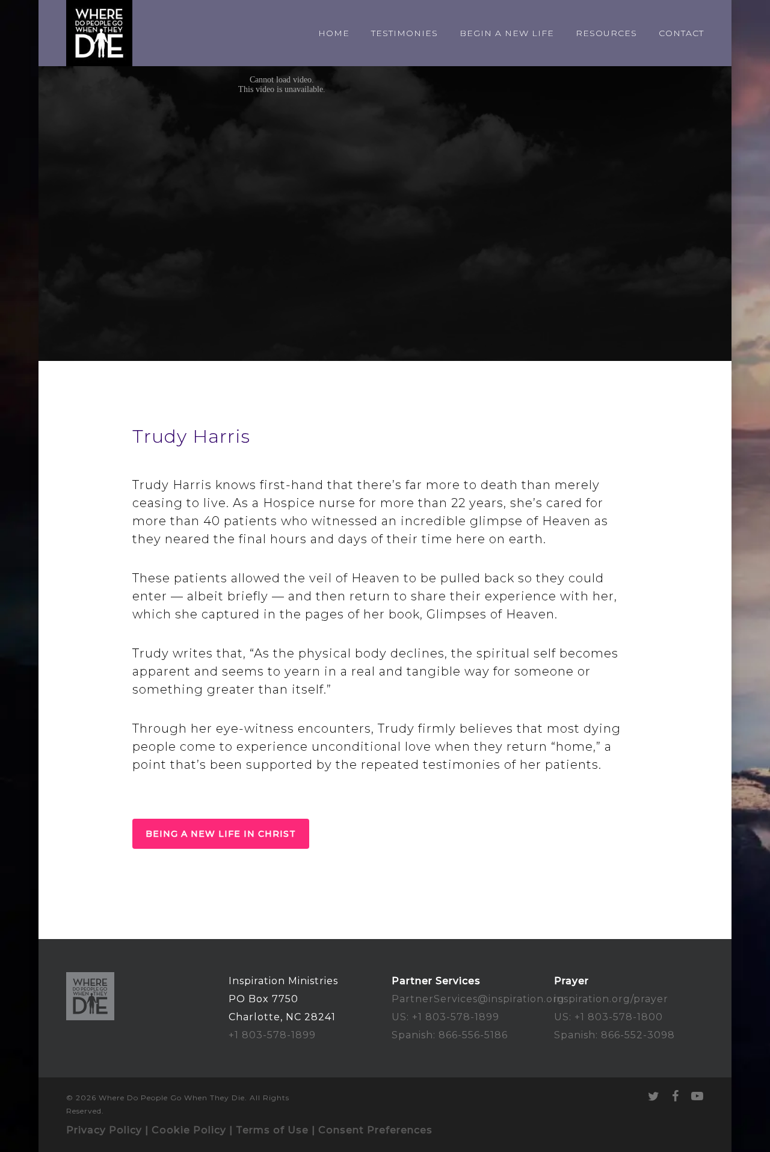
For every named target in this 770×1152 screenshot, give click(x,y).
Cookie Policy (189, 1130)
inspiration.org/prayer (611, 999)
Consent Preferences (375, 1130)
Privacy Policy (104, 1130)
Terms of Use (272, 1130)
